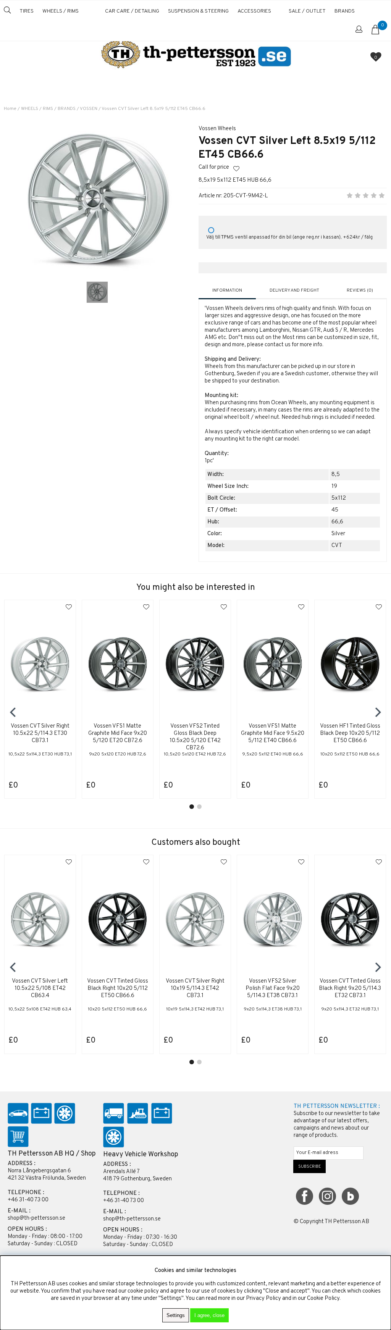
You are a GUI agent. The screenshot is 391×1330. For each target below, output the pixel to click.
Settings (175, 1315)
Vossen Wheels (217, 128)
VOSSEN (88, 109)
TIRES (26, 11)
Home (10, 109)
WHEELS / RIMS (60, 11)
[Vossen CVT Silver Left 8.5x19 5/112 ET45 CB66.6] (97, 292)
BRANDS (67, 109)
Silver (338, 533)
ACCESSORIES (254, 11)
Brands (344, 11)
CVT (336, 545)
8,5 (335, 474)
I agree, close (209, 1315)
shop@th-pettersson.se (36, 1218)
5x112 (338, 498)
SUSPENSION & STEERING (198, 11)
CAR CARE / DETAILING (132, 11)
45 (334, 510)
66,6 (337, 522)
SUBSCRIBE (310, 1166)
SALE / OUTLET (307, 11)
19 (334, 486)
